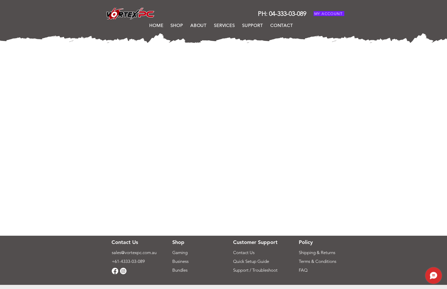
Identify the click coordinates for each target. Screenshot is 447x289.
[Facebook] (115, 271)
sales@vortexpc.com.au (134, 252)
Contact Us (244, 252)
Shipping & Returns (317, 252)
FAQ (303, 270)
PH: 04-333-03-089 (282, 13)
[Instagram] (123, 271)
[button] (253, 25)
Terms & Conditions (317, 261)
